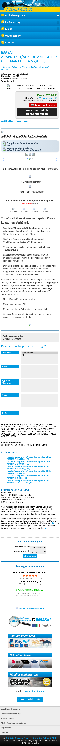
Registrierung (38, 691)
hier (53, 523)
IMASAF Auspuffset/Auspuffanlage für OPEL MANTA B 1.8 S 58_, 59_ (29, 467)
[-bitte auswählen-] (39, 353)
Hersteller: (6, 76)
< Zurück (5, 67)
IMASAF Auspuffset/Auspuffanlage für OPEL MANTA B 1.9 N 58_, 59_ (29, 472)
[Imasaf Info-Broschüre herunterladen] (30, 325)
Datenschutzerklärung (11, 714)
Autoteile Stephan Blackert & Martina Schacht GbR (31, 738)
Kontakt (9, 42)
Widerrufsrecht (7, 718)
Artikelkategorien (14, 15)
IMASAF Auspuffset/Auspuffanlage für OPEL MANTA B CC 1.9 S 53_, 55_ (29, 481)
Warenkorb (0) (12, 35)
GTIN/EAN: (6, 78)
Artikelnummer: (8, 74)
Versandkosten (47, 98)
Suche (8, 29)
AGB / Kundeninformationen (13, 723)
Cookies (4, 732)
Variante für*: (7, 81)
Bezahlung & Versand (10, 709)
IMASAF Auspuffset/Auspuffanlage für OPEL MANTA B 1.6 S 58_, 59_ (29, 462)
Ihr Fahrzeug (12, 22)
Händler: (19, 691)
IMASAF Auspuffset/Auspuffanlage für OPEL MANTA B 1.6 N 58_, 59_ (29, 458)
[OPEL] (39, 355)
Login (27, 691)
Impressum (6, 728)
